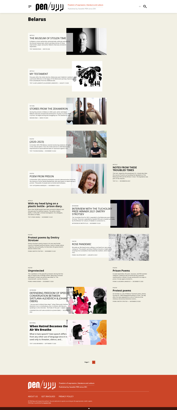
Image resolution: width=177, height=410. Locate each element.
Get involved (48, 396)
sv (140, 6)
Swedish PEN (47, 403)
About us (33, 396)
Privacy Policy (66, 396)
